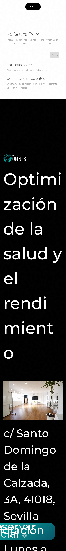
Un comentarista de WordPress (20, 84)
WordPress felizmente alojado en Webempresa (27, 70)
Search (54, 55)
